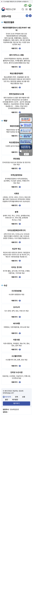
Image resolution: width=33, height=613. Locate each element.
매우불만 (15, 400)
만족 (16, 397)
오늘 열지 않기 (27, 151)
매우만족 (8, 397)
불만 (6, 400)
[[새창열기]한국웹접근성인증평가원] (26, 5)
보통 (23, 397)
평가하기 (16, 403)
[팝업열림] (31, 5)
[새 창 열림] (30, 9)
